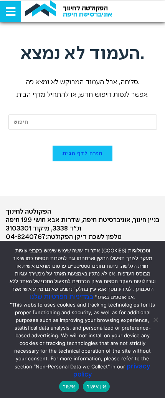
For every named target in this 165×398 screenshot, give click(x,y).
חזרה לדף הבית (82, 153)
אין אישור (96, 386)
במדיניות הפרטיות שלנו (61, 296)
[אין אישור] (155, 319)
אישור (69, 386)
